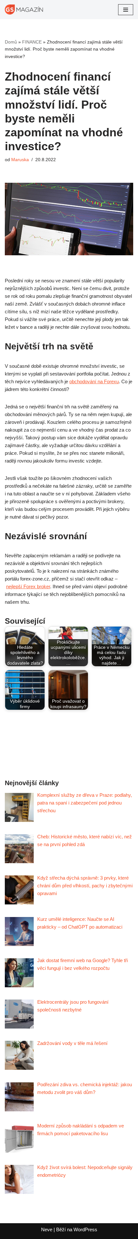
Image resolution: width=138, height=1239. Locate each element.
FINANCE (32, 41)
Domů (11, 41)
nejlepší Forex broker (28, 586)
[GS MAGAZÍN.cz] (24, 10)
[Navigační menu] (125, 9)
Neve (46, 1229)
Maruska (20, 159)
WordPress (85, 1229)
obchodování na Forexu (94, 381)
